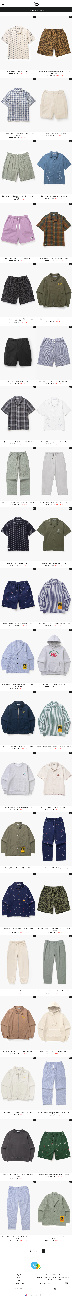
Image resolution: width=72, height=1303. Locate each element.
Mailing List (18, 1275)
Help (18, 1280)
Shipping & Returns (18, 1283)
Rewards (18, 1286)
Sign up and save (53, 1274)
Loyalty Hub (18, 1288)
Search (18, 1277)
